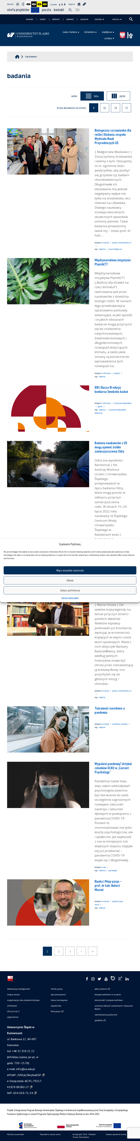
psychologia (112, 870)
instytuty (115, 19)
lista (96, 96)
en (77, 9)
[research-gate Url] (120, 979)
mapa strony (13, 994)
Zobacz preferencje (70, 590)
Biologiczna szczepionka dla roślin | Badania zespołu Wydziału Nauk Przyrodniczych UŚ (113, 136)
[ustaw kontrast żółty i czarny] (45, 4)
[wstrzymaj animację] (79, 4)
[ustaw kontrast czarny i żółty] (39, 4)
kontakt (59, 9)
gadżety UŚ (100, 1020)
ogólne (100, 406)
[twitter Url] (99, 979)
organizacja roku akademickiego (23, 1000)
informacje (106, 373)
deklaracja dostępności (18, 988)
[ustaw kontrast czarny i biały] (28, 4)
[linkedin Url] (127, 979)
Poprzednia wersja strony (50, 1134)
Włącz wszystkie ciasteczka (70, 570)
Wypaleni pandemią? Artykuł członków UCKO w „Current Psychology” (113, 768)
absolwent (70, 19)
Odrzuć (70, 580)
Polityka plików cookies (70, 597)
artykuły (105, 242)
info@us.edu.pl (25, 1069)
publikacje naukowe (119, 724)
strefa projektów (18, 9)
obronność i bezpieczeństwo (109, 1000)
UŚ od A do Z (13, 1011)
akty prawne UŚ (102, 988)
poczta (46, 9)
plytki (122, 96)
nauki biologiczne (115, 249)
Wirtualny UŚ (57, 1011)
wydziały (98, 19)
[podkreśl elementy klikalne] (84, 4)
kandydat (29, 19)
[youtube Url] (106, 979)
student (43, 19)
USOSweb (12, 1005)
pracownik (84, 19)
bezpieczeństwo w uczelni (108, 994)
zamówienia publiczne (106, 1014)
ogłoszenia (12, 1017)
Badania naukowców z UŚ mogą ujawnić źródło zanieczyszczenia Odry (111, 447)
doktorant (56, 19)
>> (93, 951)
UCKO (104, 867)
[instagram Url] (92, 979)
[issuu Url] (113, 979)
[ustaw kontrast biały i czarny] (34, 4)
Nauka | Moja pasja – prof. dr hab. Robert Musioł (108, 885)
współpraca (107, 32)
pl (70, 9)
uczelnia (108, 38)
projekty (117, 373)
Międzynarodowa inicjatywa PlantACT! (113, 262)
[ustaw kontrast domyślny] (17, 4)
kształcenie (89, 32)
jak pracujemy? (58, 994)
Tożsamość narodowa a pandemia (110, 710)
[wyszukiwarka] (131, 19)
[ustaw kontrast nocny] (23, 4)
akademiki (56, 1005)
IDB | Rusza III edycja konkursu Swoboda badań (111, 389)
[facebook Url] (87, 979)
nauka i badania (70, 32)
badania (102, 249)
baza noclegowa (59, 1000)
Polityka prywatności (15, 1134)
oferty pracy (57, 988)
